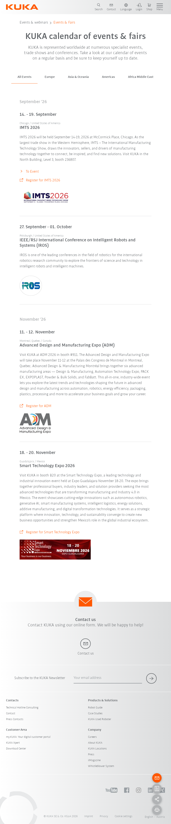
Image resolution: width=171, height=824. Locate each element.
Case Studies (95, 713)
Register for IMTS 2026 (43, 180)
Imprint (88, 816)
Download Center (16, 748)
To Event (32, 172)
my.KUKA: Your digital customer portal (28, 737)
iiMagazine (94, 760)
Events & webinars (34, 23)
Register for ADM (38, 406)
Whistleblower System (101, 766)
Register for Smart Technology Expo (52, 532)
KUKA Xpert (13, 742)
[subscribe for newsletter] (151, 678)
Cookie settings (123, 816)
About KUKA (95, 742)
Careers (92, 737)
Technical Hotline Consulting (22, 707)
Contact (10, 713)
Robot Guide (95, 707)
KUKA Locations (97, 748)
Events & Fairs (64, 23)
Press (91, 754)
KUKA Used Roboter (99, 719)
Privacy (104, 816)
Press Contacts (14, 719)
